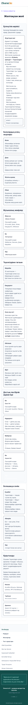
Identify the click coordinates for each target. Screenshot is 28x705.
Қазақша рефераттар (9, 11)
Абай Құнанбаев (6, 645)
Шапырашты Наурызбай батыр (11, 660)
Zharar (6, 3)
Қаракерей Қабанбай (8, 653)
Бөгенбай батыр (7, 657)
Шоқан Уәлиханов (7, 668)
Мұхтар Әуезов (6, 649)
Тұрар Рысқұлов (7, 664)
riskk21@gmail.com (14, 692)
